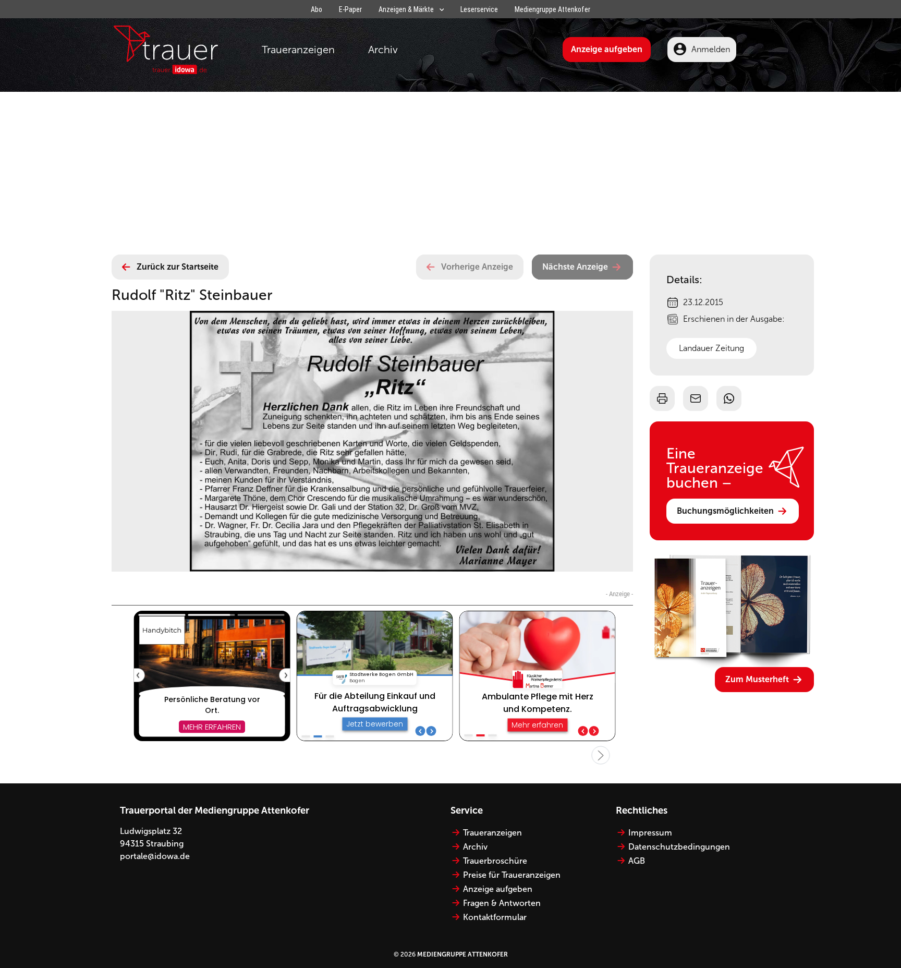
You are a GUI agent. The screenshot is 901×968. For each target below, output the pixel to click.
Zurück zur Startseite (177, 266)
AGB (636, 860)
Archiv (383, 49)
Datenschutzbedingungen (679, 846)
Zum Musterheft (757, 679)
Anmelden (710, 49)
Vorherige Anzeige (477, 266)
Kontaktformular (495, 917)
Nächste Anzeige (575, 266)
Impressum (650, 832)
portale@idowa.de (155, 856)
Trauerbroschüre (495, 860)
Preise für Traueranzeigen (512, 874)
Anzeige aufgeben (606, 49)
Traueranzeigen (298, 49)
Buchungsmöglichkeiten (725, 510)
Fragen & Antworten (502, 903)
